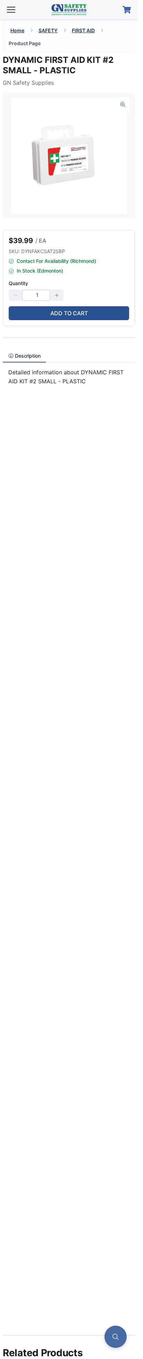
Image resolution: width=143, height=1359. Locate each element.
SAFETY (48, 30)
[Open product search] (115, 1337)
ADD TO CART (69, 313)
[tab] (24, 355)
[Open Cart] (126, 9)
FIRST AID (83, 30)
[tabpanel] (69, 379)
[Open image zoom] (123, 104)
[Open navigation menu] (11, 9)
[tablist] (69, 355)
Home (17, 30)
